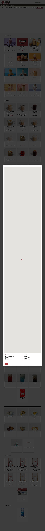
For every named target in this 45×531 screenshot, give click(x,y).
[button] (22, 259)
